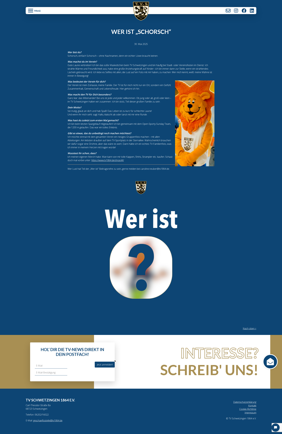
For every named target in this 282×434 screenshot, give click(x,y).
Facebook (244, 10)
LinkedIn (252, 10)
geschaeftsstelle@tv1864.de (47, 420)
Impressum (250, 412)
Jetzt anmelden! (105, 364)
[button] (64, 12)
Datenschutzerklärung (244, 402)
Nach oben (249, 328)
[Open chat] (275, 427)
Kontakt (228, 10)
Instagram (236, 10)
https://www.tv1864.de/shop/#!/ (107, 160)
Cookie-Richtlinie (247, 409)
